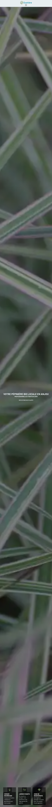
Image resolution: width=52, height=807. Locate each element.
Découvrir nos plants (26, 400)
